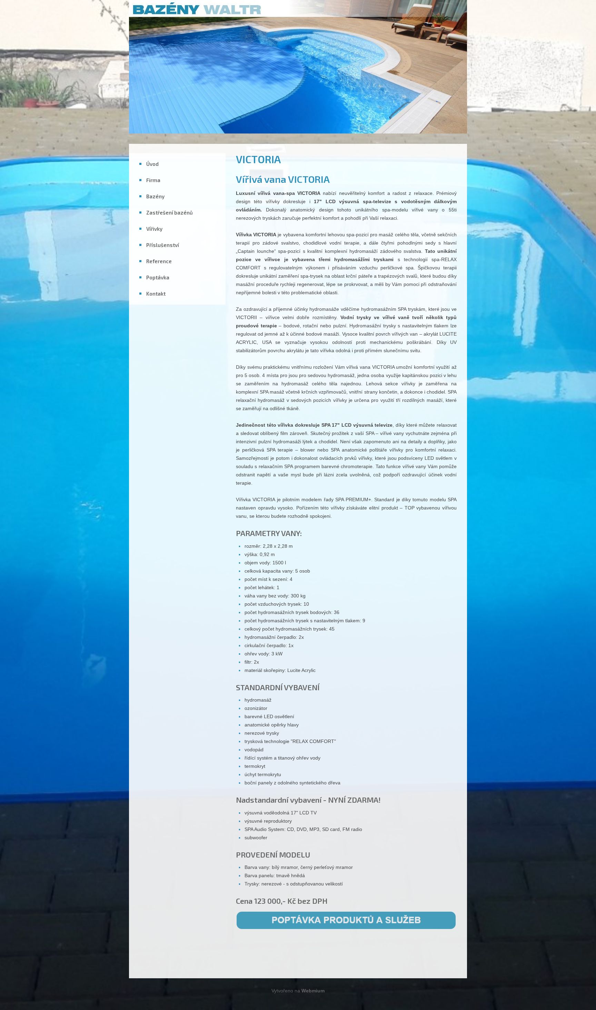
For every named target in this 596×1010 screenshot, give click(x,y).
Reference (159, 261)
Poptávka (157, 277)
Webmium (313, 990)
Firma (153, 180)
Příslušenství (162, 245)
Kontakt (156, 293)
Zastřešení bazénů (169, 212)
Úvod (152, 164)
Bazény (155, 196)
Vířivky (154, 229)
